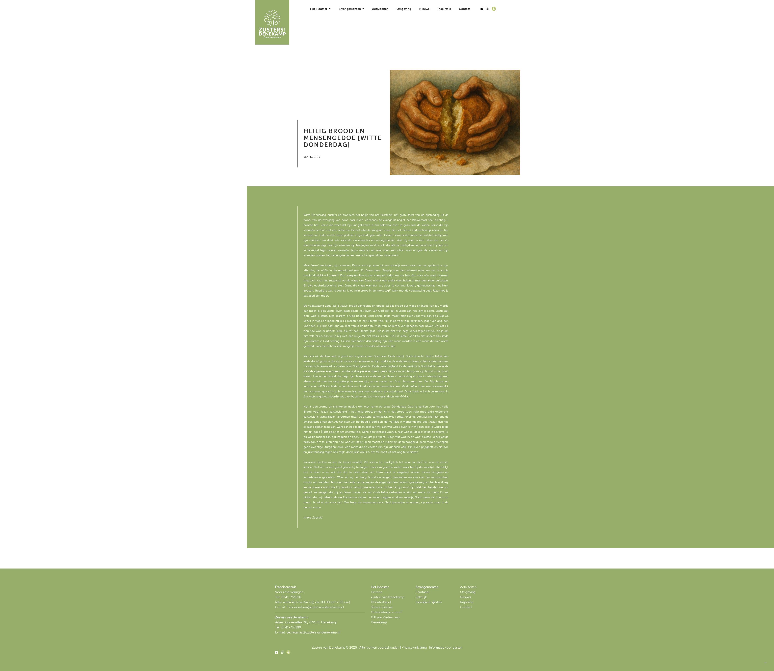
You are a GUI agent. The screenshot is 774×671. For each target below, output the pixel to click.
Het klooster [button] (319, 8)
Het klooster (380, 587)
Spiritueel (422, 592)
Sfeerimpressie (382, 607)
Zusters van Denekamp (387, 597)
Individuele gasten (429, 602)
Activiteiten (380, 8)
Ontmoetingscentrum (387, 612)
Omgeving (403, 8)
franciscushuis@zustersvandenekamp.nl (315, 607)
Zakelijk (421, 597)
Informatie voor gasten (445, 647)
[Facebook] (482, 9)
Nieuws (424, 8)
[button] (765, 662)
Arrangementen (427, 587)
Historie (376, 592)
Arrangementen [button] (350, 8)
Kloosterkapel (381, 602)
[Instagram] (487, 9)
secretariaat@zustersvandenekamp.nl (313, 632)
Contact (464, 8)
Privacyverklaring (414, 647)
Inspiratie (444, 8)
